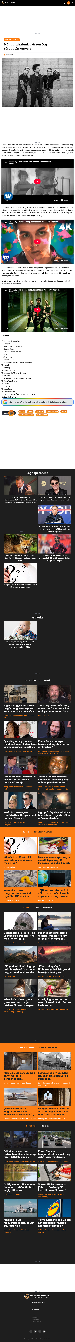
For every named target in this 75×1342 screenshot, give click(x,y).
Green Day (39, 411)
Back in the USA (42, 415)
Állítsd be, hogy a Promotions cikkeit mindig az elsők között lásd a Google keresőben (37, 402)
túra (5, 976)
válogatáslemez (52, 411)
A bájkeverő (8, 787)
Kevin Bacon (8, 822)
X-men (41, 824)
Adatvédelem (35, 1319)
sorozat (55, 753)
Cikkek (30, 411)
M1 (60, 1161)
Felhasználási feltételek (37, 1313)
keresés (17, 1194)
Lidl (39, 1230)
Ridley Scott (17, 751)
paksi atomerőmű (11, 1230)
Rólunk (33, 1315)
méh (18, 1009)
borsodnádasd (25, 1083)
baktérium (42, 1232)
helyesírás (11, 867)
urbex (58, 1083)
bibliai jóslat (51, 976)
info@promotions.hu (38, 1302)
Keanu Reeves (47, 751)
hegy (10, 976)
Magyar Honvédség (45, 1161)
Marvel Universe (54, 787)
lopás (11, 1161)
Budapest (61, 1118)
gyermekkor (51, 1009)
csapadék (8, 1232)
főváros (51, 900)
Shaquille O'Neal (53, 789)
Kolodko (7, 1118)
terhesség (19, 1012)
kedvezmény (43, 1197)
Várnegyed (42, 1118)
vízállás (21, 1230)
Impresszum (35, 1317)
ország (44, 900)
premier (26, 751)
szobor (13, 1118)
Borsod (41, 1083)
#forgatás (8, 718)
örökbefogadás (62, 1009)
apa (13, 976)
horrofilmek (18, 822)
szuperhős (64, 789)
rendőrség (31, 1161)
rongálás (32, 1118)
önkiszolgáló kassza (56, 1194)
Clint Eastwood (28, 715)
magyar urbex (9, 1083)
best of (63, 411)
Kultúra (21, 411)
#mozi (9, 751)
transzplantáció (10, 1009)
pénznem (15, 900)
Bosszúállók (42, 787)
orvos (45, 943)
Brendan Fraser (19, 787)
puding (63, 1230)
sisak (11, 943)
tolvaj (6, 1161)
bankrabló (47, 753)
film (5, 715)
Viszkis (66, 751)
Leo (27, 1118)
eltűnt (11, 1194)
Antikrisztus (60, 976)
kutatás (16, 943)
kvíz (5, 867)
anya (25, 1009)
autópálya (65, 1161)
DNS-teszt (42, 1009)
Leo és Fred (20, 1118)
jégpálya (17, 1161)
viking (6, 943)
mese (44, 867)
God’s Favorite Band (26, 415)
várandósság (9, 1012)
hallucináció (63, 943)
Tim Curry (45, 715)
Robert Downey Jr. (54, 824)
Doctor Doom (43, 822)
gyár (17, 1083)
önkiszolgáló (43, 1194)
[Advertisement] (37, 125)
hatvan (24, 1161)
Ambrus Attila (58, 751)
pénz (9, 900)
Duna (6, 1194)
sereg (56, 1161)
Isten (40, 943)
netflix (40, 753)
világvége (42, 976)
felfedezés (24, 943)
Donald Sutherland (14, 715)
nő (22, 1009)
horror (31, 751)
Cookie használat (36, 1321)
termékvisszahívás (48, 1230)
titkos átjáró (52, 1118)
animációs (51, 867)
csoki (58, 1230)
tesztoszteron (52, 943)
